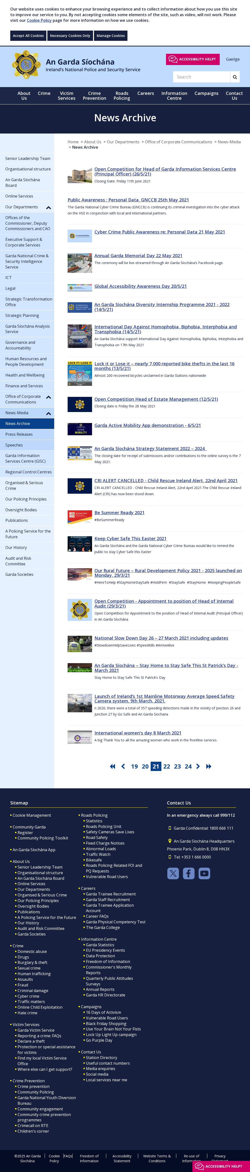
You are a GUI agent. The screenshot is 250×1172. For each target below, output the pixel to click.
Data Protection (100, 956)
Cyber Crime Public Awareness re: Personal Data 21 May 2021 (159, 232)
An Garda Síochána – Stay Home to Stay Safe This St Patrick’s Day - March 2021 (166, 667)
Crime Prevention (29, 1080)
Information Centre (99, 939)
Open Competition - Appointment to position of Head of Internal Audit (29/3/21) (164, 603)
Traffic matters (31, 1001)
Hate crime (27, 1013)
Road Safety (97, 837)
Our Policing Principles (38, 900)
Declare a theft (31, 1041)
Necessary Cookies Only (70, 35)
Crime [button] (44, 93)
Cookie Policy (39, 20)
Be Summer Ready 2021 (119, 512)
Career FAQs (97, 916)
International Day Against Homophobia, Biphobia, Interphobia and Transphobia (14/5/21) (165, 329)
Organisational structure (40, 872)
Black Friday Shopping (106, 1023)
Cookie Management (32, 815)
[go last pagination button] (209, 766)
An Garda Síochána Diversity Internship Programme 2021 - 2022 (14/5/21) (161, 306)
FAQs (68, 1156)
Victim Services (26, 1024)
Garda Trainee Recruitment (111, 894)
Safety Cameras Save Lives (110, 832)
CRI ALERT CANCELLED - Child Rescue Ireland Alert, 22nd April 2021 (166, 480)
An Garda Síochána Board (41, 878)
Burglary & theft (32, 962)
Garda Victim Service (36, 1030)
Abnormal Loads (101, 848)
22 (166, 766)
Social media (97, 1074)
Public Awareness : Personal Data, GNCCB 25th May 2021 (128, 200)
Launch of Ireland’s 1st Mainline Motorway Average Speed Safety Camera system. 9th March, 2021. (164, 698)
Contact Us (91, 1052)
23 (177, 766)
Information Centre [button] (174, 95)
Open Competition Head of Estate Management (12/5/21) (156, 399)
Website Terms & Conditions (157, 1158)
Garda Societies (32, 934)
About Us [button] (24, 95)
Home (73, 142)
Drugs (23, 957)
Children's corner (33, 1131)
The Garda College (103, 927)
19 (134, 766)
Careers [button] (145, 93)
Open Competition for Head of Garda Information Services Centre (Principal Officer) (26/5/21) (165, 171)
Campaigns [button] (207, 93)
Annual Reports (100, 989)
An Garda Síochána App (34, 849)
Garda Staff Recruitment (108, 899)
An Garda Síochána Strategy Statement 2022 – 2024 (150, 448)
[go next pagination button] (199, 766)
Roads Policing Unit (103, 826)
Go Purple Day (99, 1040)
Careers (88, 888)
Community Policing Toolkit (43, 838)
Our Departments (123, 142)
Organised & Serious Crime (42, 895)
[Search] (235, 76)
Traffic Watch (98, 854)
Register (25, 832)
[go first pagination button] (113, 766)
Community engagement (40, 1109)
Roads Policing (94, 815)
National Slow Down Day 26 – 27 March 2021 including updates (161, 638)
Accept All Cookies (28, 35)
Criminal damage (33, 990)
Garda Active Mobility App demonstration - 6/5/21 (147, 425)
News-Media (229, 142)
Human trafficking (34, 973)
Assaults (25, 979)
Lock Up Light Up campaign (111, 1034)
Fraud (23, 985)
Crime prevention (34, 1086)
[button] (48, 207)
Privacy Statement (220, 1158)
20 (145, 766)
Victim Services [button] (66, 95)
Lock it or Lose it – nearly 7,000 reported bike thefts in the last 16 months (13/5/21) (164, 366)
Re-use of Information (191, 1158)
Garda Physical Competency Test (116, 922)
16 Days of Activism (103, 1012)
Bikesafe (94, 860)
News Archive (85, 147)
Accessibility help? (197, 59)
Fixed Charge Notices (105, 843)
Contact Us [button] (234, 95)
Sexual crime (29, 968)
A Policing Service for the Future (47, 917)
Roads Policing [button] (122, 95)
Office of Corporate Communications (178, 142)
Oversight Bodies (33, 906)
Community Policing (36, 1092)
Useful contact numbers (108, 1063)
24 (188, 766)
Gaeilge (233, 59)
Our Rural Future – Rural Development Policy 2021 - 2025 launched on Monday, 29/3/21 (168, 573)
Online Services (31, 883)
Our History (28, 923)
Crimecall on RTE (33, 1125)
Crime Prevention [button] (94, 95)
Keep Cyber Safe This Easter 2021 (130, 538)
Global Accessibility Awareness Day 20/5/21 (140, 286)
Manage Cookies (111, 35)
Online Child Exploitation (40, 1007)
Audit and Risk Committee (41, 928)
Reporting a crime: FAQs (39, 1035)
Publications (29, 912)
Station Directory (101, 1057)
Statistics (94, 821)
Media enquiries (100, 1068)
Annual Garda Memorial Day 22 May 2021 (138, 255)
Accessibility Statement (122, 1158)
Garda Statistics (100, 945)
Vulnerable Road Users (107, 876)
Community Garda (29, 827)
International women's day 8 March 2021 (137, 733)
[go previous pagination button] (123, 766)
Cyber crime (28, 996)
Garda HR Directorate (105, 995)
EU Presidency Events (105, 950)
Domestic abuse (32, 951)
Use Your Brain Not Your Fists (113, 1029)
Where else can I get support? (45, 1069)
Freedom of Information (108, 961)
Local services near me (106, 1080)
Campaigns (91, 1006)
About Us (92, 142)
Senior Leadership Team (40, 867)
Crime (18, 946)
